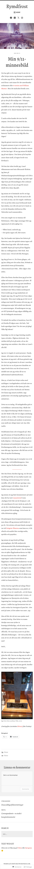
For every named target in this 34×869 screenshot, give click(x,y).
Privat (6, 752)
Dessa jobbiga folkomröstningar (12, 803)
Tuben (20, 848)
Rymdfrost (17, 6)
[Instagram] (22, 18)
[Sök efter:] (17, 834)
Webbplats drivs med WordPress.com (17, 864)
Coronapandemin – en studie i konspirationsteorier (11, 813)
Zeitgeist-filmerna (12, 528)
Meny (18, 12)
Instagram (28, 848)
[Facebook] (11, 18)
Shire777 (20, 726)
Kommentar (25, 789)
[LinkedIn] (15, 18)
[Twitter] (18, 18)
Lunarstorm (17, 498)
